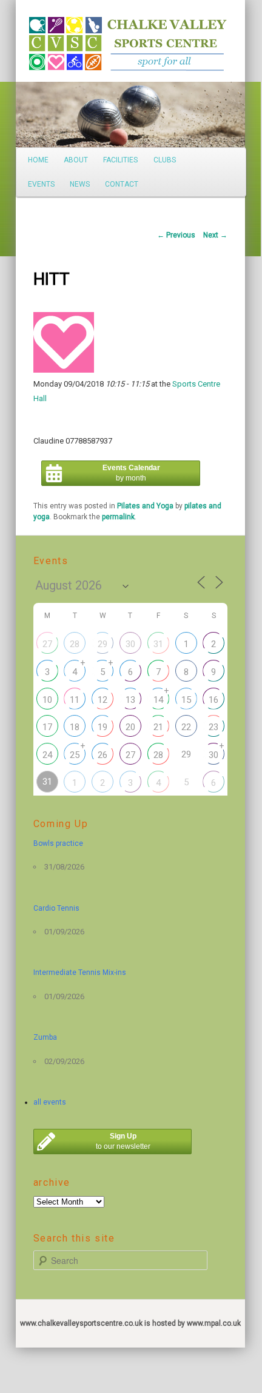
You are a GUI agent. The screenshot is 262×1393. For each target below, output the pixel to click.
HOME (38, 160)
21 (158, 727)
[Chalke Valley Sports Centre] (48, 39)
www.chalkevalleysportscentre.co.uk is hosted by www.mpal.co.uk (130, 1323)
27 (47, 644)
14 (158, 699)
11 (74, 699)
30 (130, 644)
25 (74, 755)
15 (186, 699)
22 (186, 727)
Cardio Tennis (56, 908)
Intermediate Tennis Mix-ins (79, 972)
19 (102, 727)
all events (49, 1102)
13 (130, 699)
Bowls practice (58, 843)
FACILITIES (120, 160)
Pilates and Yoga (145, 506)
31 (158, 644)
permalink (118, 517)
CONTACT (121, 184)
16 (213, 699)
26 (102, 755)
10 (47, 699)
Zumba (45, 1037)
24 (47, 755)
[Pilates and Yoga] (63, 369)
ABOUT (76, 160)
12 (102, 699)
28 (74, 644)
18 (74, 727)
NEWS (80, 184)
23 (213, 727)
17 (47, 727)
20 (130, 727)
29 (102, 644)
